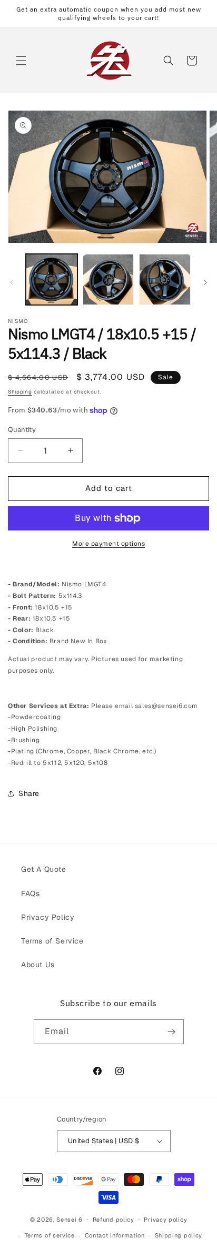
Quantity (22, 429)
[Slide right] (205, 282)
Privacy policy (165, 1219)
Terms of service (50, 1235)
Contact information (115, 1235)
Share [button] (29, 793)
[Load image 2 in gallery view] (108, 280)
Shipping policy (179, 1235)
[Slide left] (11, 282)
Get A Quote (43, 869)
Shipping (20, 391)
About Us (38, 964)
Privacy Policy (47, 917)
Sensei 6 (69, 1219)
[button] (21, 60)
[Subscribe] (171, 1031)
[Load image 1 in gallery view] (51, 280)
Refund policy (113, 1219)
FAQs (30, 893)
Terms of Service (52, 941)
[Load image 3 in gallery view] (165, 280)
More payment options (108, 543)
